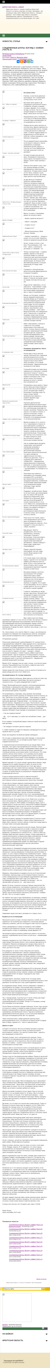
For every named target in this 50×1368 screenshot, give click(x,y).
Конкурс (5, 1324)
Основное (28, 1282)
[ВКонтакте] (18, 61)
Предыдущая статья (9, 59)
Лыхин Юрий (6, 55)
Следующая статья (25, 59)
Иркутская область (12, 1282)
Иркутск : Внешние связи (18, 57)
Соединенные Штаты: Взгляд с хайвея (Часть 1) (25, 1259)
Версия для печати (41, 1279)
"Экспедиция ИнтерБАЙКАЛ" (13, 1361)
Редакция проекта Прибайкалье (13, 54)
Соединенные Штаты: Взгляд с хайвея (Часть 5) (25, 1246)
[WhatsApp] (28, 61)
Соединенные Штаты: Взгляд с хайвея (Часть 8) (25, 1233)
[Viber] (25, 61)
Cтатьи (21, 1282)
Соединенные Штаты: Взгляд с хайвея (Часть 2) (25, 1255)
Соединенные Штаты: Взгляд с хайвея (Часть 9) (25, 1229)
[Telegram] (31, 61)
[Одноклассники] (21, 61)
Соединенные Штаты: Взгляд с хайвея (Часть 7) (25, 1238)
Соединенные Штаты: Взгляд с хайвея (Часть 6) (25, 1242)
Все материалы (37, 1282)
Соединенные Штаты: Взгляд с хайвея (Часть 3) (25, 1250)
